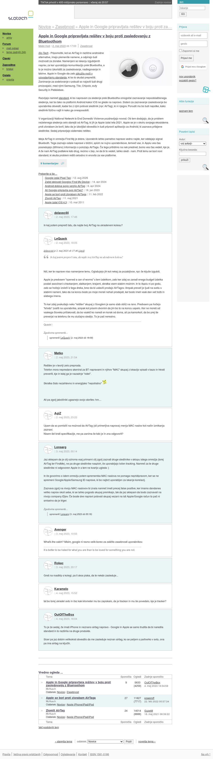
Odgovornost (50, 754)
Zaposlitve (8, 65)
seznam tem (186, 110)
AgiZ (57, 413)
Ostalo (6, 75)
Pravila (6, 754)
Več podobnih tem (48, 727)
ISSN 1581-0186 (99, 754)
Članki (6, 58)
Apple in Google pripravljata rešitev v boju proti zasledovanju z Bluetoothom (94, 38)
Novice (6, 33)
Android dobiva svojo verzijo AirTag (65, 186)
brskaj (9, 69)
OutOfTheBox (64, 615)
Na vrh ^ (206, 754)
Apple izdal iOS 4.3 (56, 202)
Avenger (60, 529)
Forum (6, 44)
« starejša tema (63, 741)
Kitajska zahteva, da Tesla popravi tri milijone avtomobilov (83, 2)
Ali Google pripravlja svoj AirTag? (64, 190)
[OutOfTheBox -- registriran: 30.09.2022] (48, 616)
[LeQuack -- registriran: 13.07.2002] (48, 240)
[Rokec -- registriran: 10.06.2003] (48, 565)
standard (64, 98)
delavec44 (61, 213)
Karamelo (61, 589)
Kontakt (82, 754)
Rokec (58, 563)
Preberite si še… (47, 173)
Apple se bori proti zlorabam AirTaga (65, 194)
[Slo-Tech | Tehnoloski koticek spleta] (21, 16)
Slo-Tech (43, 53)
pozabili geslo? (187, 80)
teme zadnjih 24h (16, 52)
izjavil (81, 250)
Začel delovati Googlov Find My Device (67, 181)
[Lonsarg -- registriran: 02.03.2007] (48, 449)
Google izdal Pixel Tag (58, 177)
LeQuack (60, 239)
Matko (58, 353)
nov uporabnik (187, 76)
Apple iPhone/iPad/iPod (80, 704)
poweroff (149, 698)
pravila (10, 79)
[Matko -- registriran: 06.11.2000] (48, 355)
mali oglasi (12, 48)
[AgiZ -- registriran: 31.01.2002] (48, 415)
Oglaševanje (68, 754)
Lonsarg (60, 447)
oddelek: (82, 741)
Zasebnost (86, 46)
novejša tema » (147, 741)
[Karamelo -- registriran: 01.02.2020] (48, 590)
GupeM (148, 710)
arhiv (9, 37)
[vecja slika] (141, 68)
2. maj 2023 (59, 46)
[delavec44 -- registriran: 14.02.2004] (48, 214)
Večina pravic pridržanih (27, 754)
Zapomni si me (190, 50)
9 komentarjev (49, 163)
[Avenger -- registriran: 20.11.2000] (48, 531)
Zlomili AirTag (53, 198)
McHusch (51, 688)
